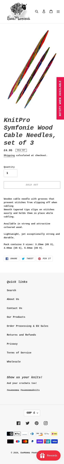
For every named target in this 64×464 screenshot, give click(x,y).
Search (11, 290)
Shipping (9, 155)
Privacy (12, 344)
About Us (13, 299)
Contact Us (14, 308)
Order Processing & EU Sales (27, 326)
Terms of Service (19, 352)
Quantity (9, 167)
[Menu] (58, 11)
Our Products (16, 317)
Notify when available (60, 98)
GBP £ (31, 412)
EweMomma (25, 453)
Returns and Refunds (21, 335)
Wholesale (14, 361)
